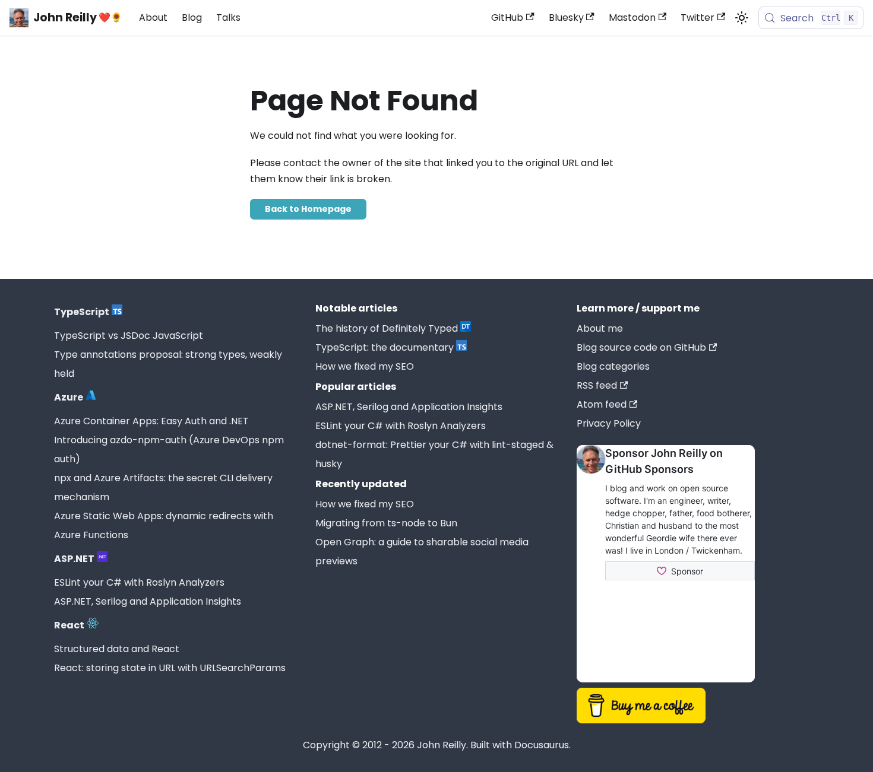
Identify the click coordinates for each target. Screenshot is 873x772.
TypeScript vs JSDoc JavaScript (128, 335)
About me (600, 328)
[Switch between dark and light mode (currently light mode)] (741, 17)
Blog (192, 17)
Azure (68, 397)
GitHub (507, 17)
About (153, 17)
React (69, 625)
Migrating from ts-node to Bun (386, 523)
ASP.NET (74, 559)
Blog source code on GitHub (641, 347)
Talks (228, 17)
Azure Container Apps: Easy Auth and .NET (151, 421)
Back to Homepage (308, 209)
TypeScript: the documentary (384, 347)
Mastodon (632, 17)
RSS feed (597, 385)
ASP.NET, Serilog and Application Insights (147, 601)
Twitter (697, 17)
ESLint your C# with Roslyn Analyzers (139, 582)
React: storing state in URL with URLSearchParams (170, 668)
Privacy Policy (609, 423)
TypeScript (81, 312)
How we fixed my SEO (364, 366)
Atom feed (602, 404)
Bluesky (566, 17)
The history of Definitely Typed (386, 328)
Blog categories (613, 366)
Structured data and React (116, 649)
